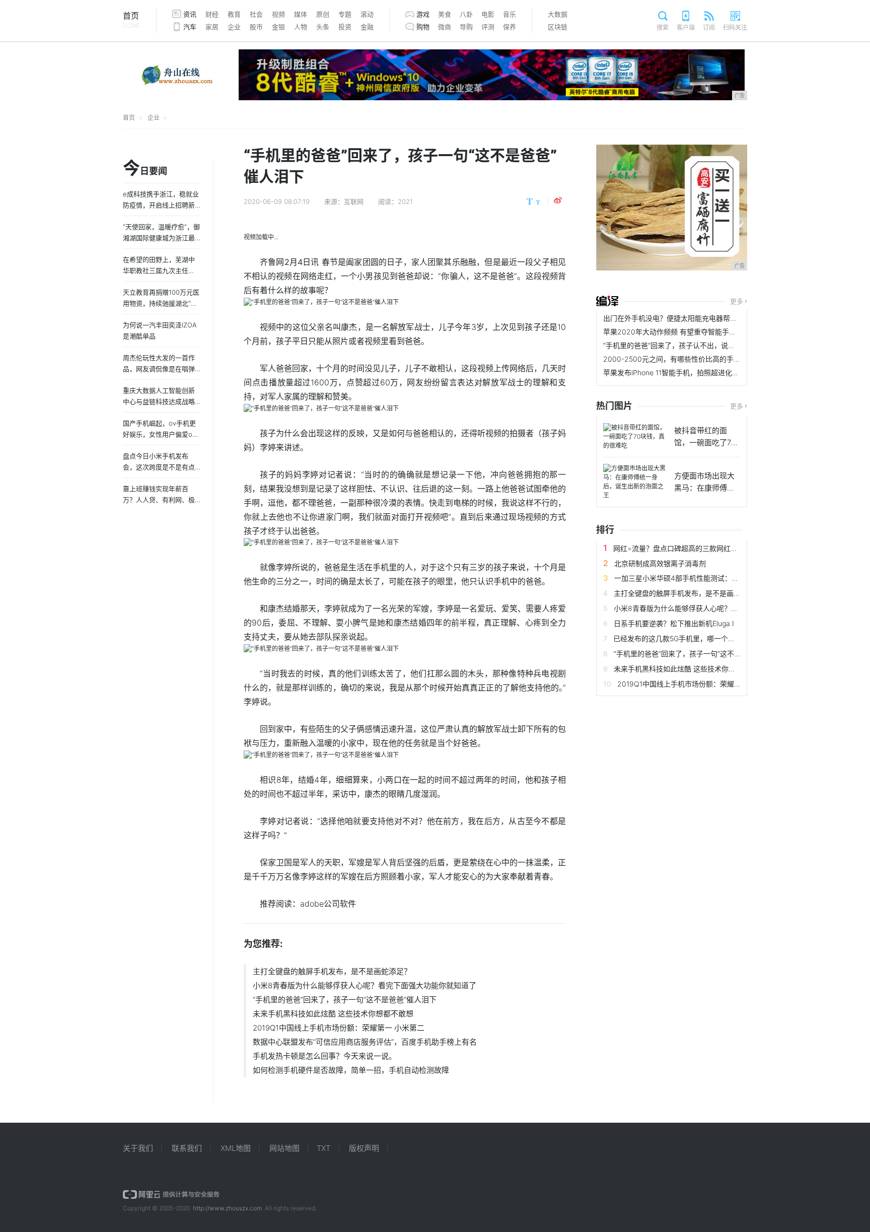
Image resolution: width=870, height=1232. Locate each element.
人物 (300, 27)
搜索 (663, 27)
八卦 (466, 14)
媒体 (300, 14)
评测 (487, 27)
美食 (444, 14)
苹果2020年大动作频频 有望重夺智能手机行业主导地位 (690, 331)
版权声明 (364, 1148)
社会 (256, 14)
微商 (444, 27)
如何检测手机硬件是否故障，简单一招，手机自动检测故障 (351, 1070)
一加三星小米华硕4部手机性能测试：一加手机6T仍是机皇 (705, 578)
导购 (466, 27)
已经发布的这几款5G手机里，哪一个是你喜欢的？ (691, 638)
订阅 (709, 27)
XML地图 (236, 1148)
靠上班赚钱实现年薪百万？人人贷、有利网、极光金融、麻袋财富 (159, 500)
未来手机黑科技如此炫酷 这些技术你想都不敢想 (333, 1013)
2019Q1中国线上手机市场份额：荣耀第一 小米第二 (338, 1028)
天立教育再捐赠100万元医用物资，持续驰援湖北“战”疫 (161, 303)
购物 (422, 27)
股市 (256, 27)
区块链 (557, 27)
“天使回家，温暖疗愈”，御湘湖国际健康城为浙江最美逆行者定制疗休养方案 (161, 238)
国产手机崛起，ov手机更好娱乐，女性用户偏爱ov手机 (159, 434)
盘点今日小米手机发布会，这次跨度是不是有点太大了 (159, 467)
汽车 (189, 27)
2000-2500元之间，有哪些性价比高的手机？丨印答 (686, 359)
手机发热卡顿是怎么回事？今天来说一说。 (324, 1056)
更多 (736, 301)
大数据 (557, 14)
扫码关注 (735, 27)
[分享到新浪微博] (558, 200)
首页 (131, 20)
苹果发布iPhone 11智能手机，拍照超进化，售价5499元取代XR (702, 372)
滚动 (367, 14)
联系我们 (187, 1148)
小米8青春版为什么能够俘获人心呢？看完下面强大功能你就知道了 (364, 985)
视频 (278, 14)
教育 (234, 14)
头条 (322, 27)
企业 (234, 27)
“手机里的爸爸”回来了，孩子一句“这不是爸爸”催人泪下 (345, 999)
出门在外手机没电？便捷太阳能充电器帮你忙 (673, 318)
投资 (344, 27)
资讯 (189, 14)
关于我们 (138, 1148)
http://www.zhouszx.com (227, 1208)
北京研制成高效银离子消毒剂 (660, 563)
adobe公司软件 (328, 904)
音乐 (509, 14)
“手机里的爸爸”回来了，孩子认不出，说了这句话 (679, 345)
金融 (367, 27)
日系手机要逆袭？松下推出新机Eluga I (674, 623)
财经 (212, 14)
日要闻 (145, 169)
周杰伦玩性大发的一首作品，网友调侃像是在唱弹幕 (159, 369)
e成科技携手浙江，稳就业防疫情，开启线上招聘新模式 (161, 205)
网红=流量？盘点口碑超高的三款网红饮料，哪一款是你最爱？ (710, 548)
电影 (487, 14)
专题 (344, 14)
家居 (212, 27)
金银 (278, 27)
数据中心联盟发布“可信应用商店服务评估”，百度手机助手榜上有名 (365, 1042)
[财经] (607, 301)
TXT (323, 1148)
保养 (509, 27)
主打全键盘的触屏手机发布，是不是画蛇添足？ (332, 971)
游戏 (422, 14)
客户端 (686, 27)
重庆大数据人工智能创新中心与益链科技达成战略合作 (159, 401)
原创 (322, 14)
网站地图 (284, 1148)
